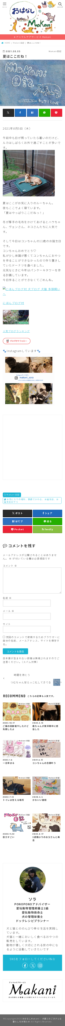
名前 (7, 598)
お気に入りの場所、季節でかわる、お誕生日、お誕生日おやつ (31, 500)
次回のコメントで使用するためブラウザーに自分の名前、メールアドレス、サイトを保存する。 (31, 640)
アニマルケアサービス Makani (33, 37)
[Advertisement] (32, 447)
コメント (10, 565)
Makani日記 (13, 494)
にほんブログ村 (13, 303)
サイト (7, 624)
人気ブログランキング (16, 331)
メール (8, 611)
